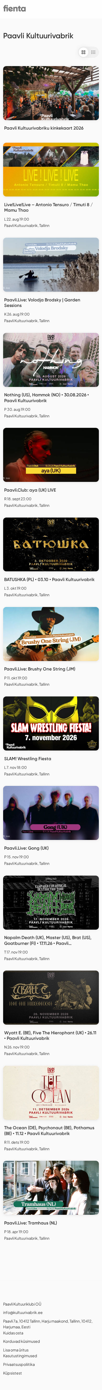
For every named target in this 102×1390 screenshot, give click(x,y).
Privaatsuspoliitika (19, 1364)
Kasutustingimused (20, 1355)
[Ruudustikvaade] (83, 52)
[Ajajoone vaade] (93, 52)
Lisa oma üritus (16, 1350)
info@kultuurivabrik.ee (23, 1312)
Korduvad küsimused (21, 1341)
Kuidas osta (13, 1332)
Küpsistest (12, 1373)
